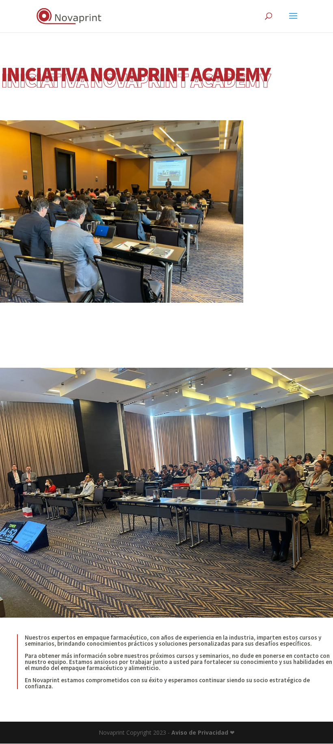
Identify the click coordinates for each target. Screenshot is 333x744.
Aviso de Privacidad (199, 732)
